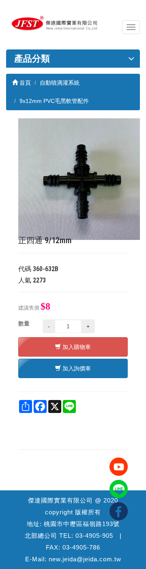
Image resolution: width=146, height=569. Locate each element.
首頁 (24, 82)
